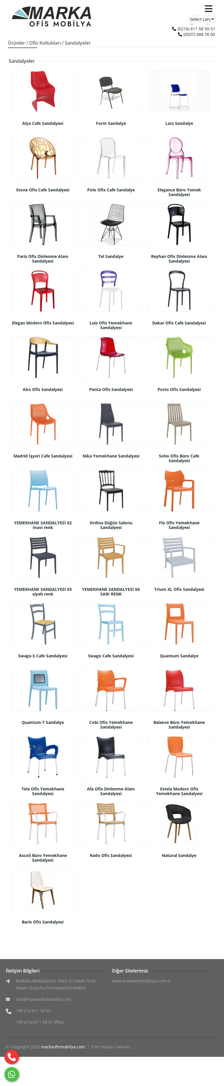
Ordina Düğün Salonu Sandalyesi (111, 525)
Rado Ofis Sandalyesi (111, 855)
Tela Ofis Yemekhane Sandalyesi (43, 791)
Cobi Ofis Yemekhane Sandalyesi (111, 725)
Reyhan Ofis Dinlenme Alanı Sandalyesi (179, 259)
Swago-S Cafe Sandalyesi (42, 656)
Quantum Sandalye (179, 656)
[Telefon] (11, 1057)
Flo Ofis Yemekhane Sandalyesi (179, 525)
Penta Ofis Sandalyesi (111, 389)
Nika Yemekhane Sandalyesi (111, 456)
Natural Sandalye (179, 855)
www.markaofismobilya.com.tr (141, 981)
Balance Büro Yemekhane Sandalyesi (179, 725)
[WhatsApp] (11, 1074)
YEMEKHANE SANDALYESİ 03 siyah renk (43, 591)
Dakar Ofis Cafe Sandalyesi (179, 323)
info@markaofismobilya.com (43, 999)
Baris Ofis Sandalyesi (43, 922)
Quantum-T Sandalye (43, 722)
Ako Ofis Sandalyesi (43, 389)
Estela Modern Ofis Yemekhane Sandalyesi (179, 791)
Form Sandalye (111, 123)
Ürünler (16, 43)
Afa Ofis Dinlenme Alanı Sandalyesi (111, 791)
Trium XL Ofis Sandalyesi (179, 589)
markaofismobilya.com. (63, 1047)
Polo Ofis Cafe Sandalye (111, 190)
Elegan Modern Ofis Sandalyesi (43, 323)
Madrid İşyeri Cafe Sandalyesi (42, 456)
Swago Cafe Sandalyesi (111, 656)
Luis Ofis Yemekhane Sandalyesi (111, 325)
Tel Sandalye (110, 256)
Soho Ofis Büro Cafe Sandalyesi (179, 458)
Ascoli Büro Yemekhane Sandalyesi (43, 858)
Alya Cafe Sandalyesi (42, 123)
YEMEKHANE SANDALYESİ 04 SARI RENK (111, 591)
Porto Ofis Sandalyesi (179, 389)
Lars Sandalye (179, 123)
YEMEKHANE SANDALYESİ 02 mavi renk (43, 525)
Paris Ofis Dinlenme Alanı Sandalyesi (42, 259)
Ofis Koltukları (45, 43)
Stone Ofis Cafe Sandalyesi (42, 190)
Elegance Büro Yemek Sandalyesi (179, 192)
